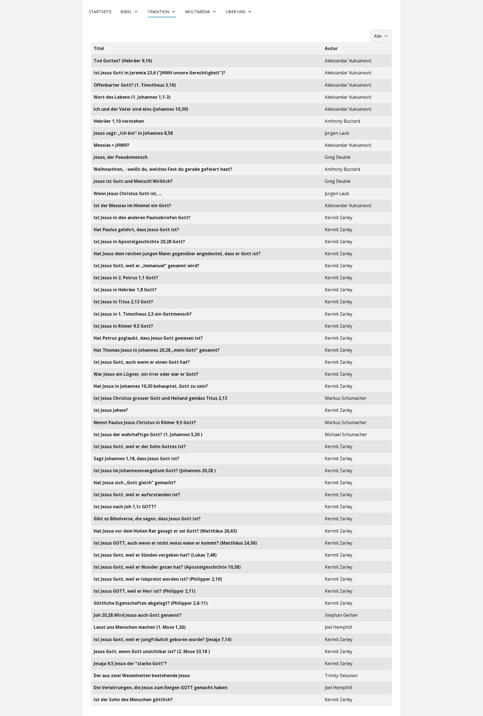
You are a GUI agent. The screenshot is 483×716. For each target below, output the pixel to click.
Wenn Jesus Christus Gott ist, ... (128, 194)
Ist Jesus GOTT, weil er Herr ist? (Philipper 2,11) (144, 591)
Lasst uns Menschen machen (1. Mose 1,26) (140, 627)
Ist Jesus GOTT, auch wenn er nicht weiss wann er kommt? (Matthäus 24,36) (175, 543)
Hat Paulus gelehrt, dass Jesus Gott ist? (136, 230)
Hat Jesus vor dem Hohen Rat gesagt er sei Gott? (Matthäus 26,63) (165, 531)
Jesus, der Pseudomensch (121, 157)
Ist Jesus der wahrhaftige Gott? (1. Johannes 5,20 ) (148, 435)
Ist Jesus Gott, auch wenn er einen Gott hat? (142, 362)
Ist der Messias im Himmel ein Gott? (132, 206)
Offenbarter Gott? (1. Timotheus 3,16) (135, 85)
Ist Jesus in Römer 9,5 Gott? (123, 326)
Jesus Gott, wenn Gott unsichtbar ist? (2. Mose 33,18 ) (152, 651)
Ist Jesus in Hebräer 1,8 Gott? (125, 290)
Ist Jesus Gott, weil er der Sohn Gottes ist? (140, 447)
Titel (99, 48)
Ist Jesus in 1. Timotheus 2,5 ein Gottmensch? (143, 314)
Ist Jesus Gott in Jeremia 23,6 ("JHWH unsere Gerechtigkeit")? (159, 73)
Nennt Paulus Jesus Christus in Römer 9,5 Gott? (145, 423)
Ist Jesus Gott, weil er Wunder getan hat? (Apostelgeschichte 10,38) (167, 567)
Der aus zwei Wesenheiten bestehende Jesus (142, 676)
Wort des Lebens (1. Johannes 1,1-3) (132, 97)
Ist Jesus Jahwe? (111, 410)
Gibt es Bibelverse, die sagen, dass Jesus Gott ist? (147, 519)
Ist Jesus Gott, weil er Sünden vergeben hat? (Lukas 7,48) (155, 555)
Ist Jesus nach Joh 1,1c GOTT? (125, 507)
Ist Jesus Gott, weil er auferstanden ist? (137, 495)
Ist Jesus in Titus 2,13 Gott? (123, 302)
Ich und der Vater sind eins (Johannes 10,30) (141, 109)
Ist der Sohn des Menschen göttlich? (133, 700)
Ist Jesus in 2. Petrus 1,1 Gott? (126, 278)
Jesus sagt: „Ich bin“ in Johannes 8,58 (133, 133)
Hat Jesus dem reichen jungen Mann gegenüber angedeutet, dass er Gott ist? (177, 254)
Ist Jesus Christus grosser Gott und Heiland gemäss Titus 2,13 (160, 398)
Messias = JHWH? (111, 145)
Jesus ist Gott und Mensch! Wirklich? (133, 181)
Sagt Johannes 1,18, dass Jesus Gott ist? (136, 459)
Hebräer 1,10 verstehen (119, 121)
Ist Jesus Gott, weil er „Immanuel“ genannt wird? (146, 266)
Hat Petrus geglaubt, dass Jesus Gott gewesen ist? (148, 338)
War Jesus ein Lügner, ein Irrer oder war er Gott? (146, 374)
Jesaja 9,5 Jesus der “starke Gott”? (130, 664)
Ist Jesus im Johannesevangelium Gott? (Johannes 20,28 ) (155, 471)
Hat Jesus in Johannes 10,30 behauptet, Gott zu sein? (151, 386)
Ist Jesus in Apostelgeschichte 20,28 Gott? (139, 242)
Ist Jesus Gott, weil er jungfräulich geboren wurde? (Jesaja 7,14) (162, 639)
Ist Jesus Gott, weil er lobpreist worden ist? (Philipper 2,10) (158, 579)
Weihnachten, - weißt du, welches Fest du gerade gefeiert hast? (163, 169)
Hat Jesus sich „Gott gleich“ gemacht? (135, 483)
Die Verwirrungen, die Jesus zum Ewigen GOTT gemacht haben (161, 688)
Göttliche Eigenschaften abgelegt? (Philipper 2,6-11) (151, 603)
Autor (331, 48)
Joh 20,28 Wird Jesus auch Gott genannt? (137, 615)
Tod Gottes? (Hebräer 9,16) (123, 61)
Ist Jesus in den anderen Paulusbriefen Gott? (142, 218)
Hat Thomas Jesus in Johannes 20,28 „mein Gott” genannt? (157, 350)
